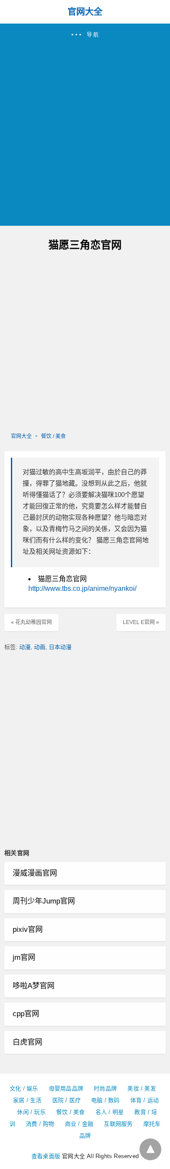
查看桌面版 (45, 1156)
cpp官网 (26, 1014)
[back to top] (150, 1149)
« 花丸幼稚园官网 (31, 622)
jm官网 (24, 957)
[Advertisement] (85, 128)
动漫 (25, 647)
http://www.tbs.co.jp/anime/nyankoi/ (82, 588)
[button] (85, 125)
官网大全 (85, 12)
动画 (39, 647)
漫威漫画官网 (35, 873)
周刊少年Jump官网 (44, 901)
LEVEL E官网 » (141, 622)
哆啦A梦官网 (33, 986)
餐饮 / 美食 (53, 436)
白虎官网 (27, 1042)
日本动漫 (60, 647)
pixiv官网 (28, 929)
